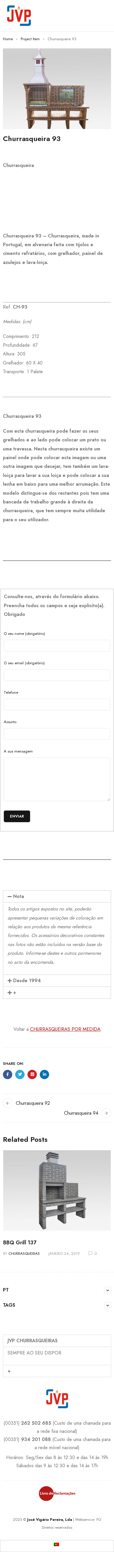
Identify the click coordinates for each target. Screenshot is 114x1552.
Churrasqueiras (24, 1253)
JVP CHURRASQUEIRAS (33, 1340)
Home (8, 39)
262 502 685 (36, 1423)
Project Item (30, 39)
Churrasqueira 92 (33, 1103)
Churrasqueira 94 (81, 1113)
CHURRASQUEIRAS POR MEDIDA (65, 1029)
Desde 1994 (27, 980)
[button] (57, 896)
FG (98, 1519)
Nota (18, 896)
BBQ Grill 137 (19, 1242)
